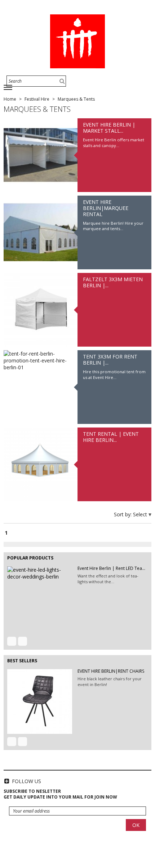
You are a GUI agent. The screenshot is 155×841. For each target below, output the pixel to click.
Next (22, 641)
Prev (11, 641)
